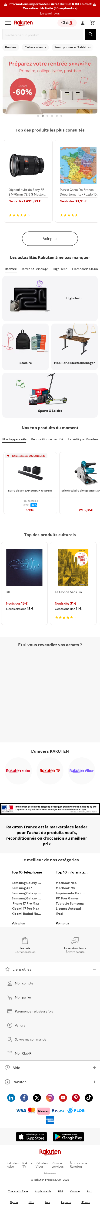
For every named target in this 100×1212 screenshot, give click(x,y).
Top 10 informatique (72, 872)
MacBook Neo (66, 883)
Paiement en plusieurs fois (34, 1011)
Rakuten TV (28, 1165)
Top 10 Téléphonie (27, 872)
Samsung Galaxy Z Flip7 (28, 893)
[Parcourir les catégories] (8, 23)
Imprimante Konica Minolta (72, 893)
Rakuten (20, 1082)
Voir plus (50, 238)
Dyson (14, 1202)
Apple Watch (43, 1191)
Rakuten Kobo (13, 1165)
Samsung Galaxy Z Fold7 (28, 898)
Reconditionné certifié (47, 439)
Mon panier (23, 997)
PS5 (60, 1191)
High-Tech (60, 269)
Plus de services (57, 1165)
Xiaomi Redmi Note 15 (28, 914)
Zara (47, 1202)
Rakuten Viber (42, 1165)
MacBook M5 (65, 888)
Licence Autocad (68, 908)
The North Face (18, 1191)
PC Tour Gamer (67, 898)
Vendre (20, 1025)
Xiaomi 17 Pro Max (25, 908)
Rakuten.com (50, 1173)
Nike (31, 1202)
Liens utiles (22, 969)
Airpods (66, 1202)
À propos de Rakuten (78, 1165)
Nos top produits (14, 439)
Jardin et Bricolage (34, 269)
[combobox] (43, 35)
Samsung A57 (22, 888)
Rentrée (11, 269)
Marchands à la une (86, 269)
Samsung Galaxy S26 (27, 883)
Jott (89, 1191)
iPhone (85, 1202)
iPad (59, 914)
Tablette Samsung (70, 903)
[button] (50, 8)
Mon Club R (23, 1053)
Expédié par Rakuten (83, 439)
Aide (16, 1067)
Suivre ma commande (30, 1039)
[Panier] (92, 23)
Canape (75, 1191)
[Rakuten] (22, 23)
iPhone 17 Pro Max (25, 903)
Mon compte (24, 983)
